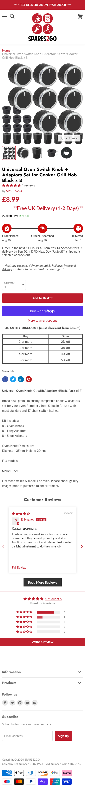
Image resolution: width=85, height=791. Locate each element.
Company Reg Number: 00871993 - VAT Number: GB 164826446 (41, 764)
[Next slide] (81, 546)
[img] (21, 513)
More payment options (42, 320)
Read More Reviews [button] (42, 582)
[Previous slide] (3, 546)
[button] (12, 185)
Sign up (63, 736)
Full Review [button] (19, 567)
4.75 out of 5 (53, 599)
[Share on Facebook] (5, 379)
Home (6, 50)
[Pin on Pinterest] (29, 379)
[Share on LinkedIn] (21, 379)
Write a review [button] (42, 642)
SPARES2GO (15, 191)
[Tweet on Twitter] (13, 379)
